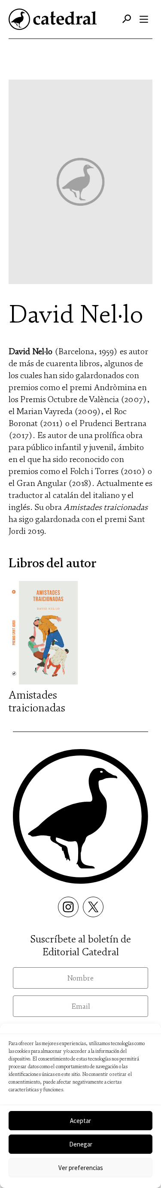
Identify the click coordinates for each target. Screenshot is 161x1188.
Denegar (80, 1144)
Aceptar (80, 1121)
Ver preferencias (80, 1168)
